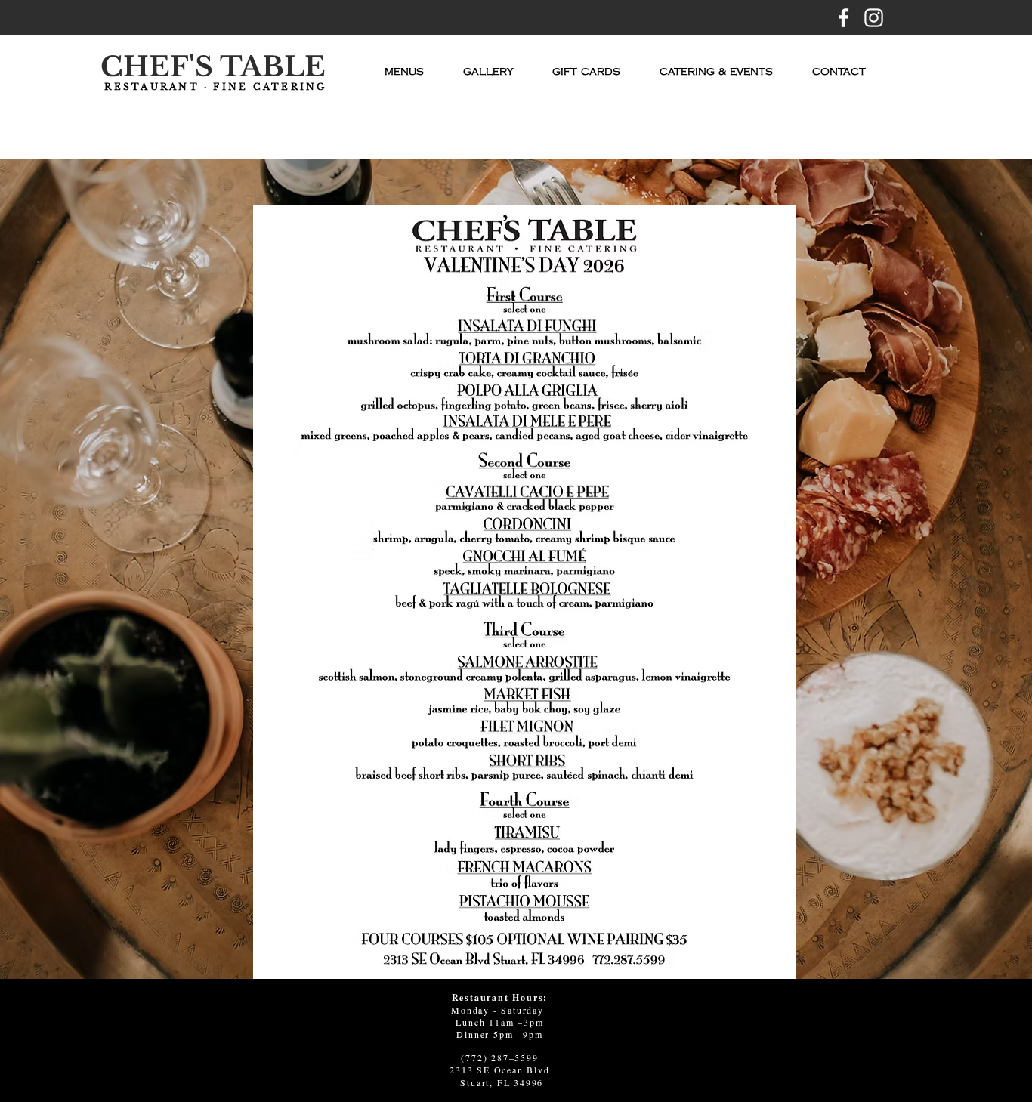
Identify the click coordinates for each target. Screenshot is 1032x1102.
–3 (524, 1022)
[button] (404, 71)
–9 (523, 1034)
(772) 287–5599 (499, 1057)
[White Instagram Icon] (873, 17)
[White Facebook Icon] (843, 17)
